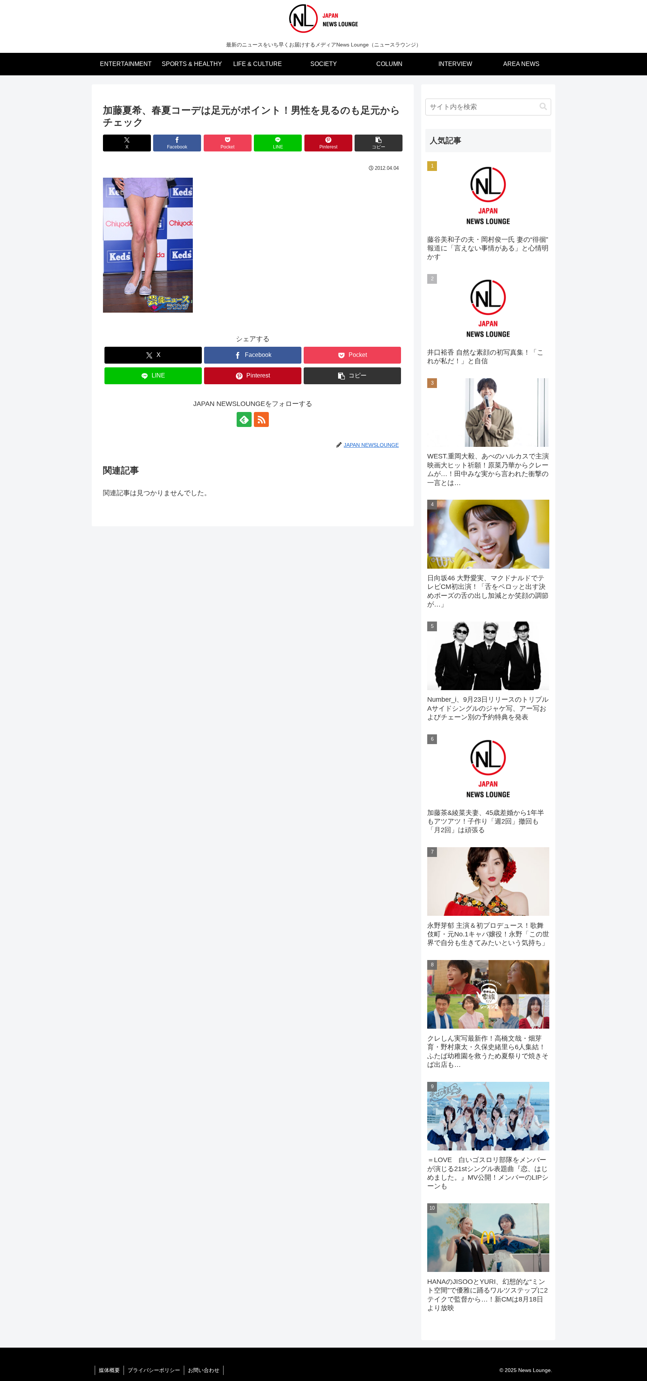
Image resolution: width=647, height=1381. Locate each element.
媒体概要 (109, 1370)
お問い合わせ (203, 1370)
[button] (379, 143)
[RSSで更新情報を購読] (261, 419)
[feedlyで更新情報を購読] (244, 419)
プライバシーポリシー (154, 1370)
